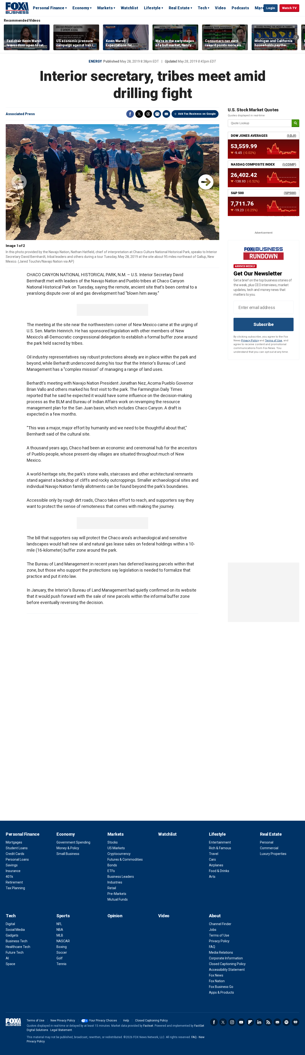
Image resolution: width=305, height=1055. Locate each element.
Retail (111, 888)
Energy (95, 61)
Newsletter (277, 1022)
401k (9, 876)
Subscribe (264, 324)
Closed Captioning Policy (227, 964)
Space (10, 964)
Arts (212, 876)
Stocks (112, 842)
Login (270, 8)
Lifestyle (152, 8)
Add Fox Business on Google (197, 113)
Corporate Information (226, 958)
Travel (213, 854)
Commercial (269, 848)
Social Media (15, 930)
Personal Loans (17, 859)
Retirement (14, 882)
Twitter (139, 114)
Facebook (130, 114)
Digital (10, 924)
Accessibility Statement (227, 970)
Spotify (286, 1022)
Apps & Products (221, 992)
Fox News (216, 975)
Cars (212, 859)
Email (166, 114)
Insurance (13, 871)
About (215, 915)
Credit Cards (15, 854)
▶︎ (206, 182)
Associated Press (20, 114)
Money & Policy (67, 848)
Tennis (61, 964)
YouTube (241, 1022)
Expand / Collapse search (259, 8)
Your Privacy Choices (103, 1020)
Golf (59, 958)
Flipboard (250, 1022)
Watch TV (289, 8)
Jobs (212, 930)
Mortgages (14, 842)
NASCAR (63, 941)
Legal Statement (61, 1030)
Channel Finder (220, 924)
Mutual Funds (117, 899)
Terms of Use (273, 340)
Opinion (114, 915)
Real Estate (179, 8)
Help (126, 1020)
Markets (105, 8)
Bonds (112, 865)
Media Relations (221, 952)
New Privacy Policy (63, 1020)
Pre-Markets (116, 894)
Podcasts (240, 8)
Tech (202, 8)
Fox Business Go (221, 987)
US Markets (116, 848)
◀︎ (19, 182)
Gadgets (12, 935)
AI (7, 958)
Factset (148, 1025)
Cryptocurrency (119, 854)
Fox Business (17, 8)
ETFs (111, 871)
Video (220, 8)
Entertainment (220, 842)
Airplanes (216, 865)
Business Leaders (120, 876)
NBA (59, 930)
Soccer (61, 952)
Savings (12, 865)
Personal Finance (48, 8)
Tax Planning (15, 888)
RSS (268, 1022)
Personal (266, 842)
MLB (59, 935)
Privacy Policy (250, 340)
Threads (148, 114)
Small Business (67, 854)
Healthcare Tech (18, 947)
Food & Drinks (219, 871)
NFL (59, 924)
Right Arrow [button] (296, 37)
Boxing (61, 947)
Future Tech (15, 952)
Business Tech (16, 941)
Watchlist (129, 8)
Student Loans (17, 848)
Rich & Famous (220, 848)
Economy (80, 8)
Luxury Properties (273, 854)
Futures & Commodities (125, 859)
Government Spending (73, 842)
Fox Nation (217, 981)
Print (157, 114)
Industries (114, 882)
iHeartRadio (295, 1022)
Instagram (232, 1022)
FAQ (212, 947)
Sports (63, 915)
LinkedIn (259, 1022)
